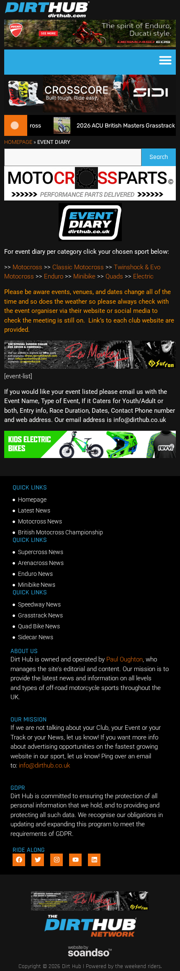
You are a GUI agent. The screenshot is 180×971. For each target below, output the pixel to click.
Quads (114, 276)
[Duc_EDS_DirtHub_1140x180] (90, 45)
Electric (143, 276)
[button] (165, 60)
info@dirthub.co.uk (44, 765)
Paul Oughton (124, 659)
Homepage (18, 142)
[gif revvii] (90, 456)
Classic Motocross (78, 267)
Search (162, 154)
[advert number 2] (90, 366)
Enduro (53, 276)
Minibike (84, 276)
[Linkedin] (94, 860)
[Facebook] (19, 860)
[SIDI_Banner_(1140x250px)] (90, 110)
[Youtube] (75, 860)
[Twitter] (37, 860)
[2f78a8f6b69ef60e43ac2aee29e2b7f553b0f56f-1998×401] (90, 198)
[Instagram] (56, 860)
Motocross (27, 267)
